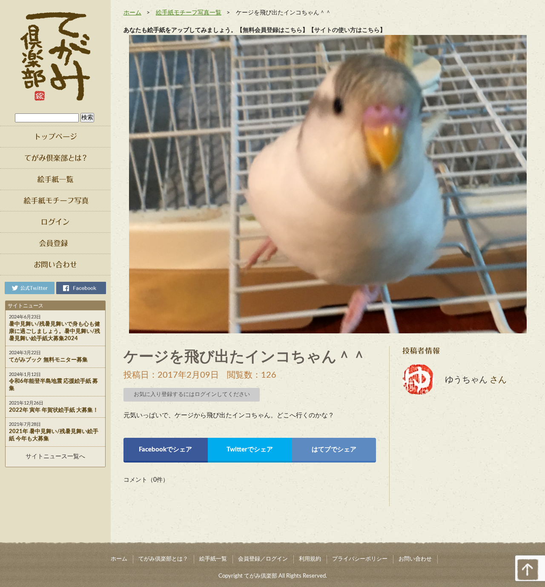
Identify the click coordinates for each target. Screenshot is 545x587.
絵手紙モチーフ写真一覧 (188, 13)
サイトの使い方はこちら (347, 30)
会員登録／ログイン (263, 559)
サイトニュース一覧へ (55, 457)
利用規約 (310, 559)
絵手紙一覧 (213, 559)
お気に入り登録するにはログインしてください (192, 394)
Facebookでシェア (165, 449)
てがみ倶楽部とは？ (163, 559)
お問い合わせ (415, 559)
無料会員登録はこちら (272, 30)
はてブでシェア (334, 449)
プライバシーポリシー (359, 559)
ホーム (132, 13)
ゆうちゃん (466, 380)
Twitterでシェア (250, 449)
